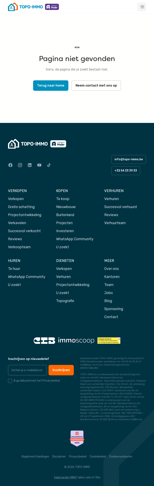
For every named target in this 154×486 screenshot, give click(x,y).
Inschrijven (61, 370)
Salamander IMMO (65, 477)
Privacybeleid (77, 456)
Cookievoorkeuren (120, 456)
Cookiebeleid (98, 456)
